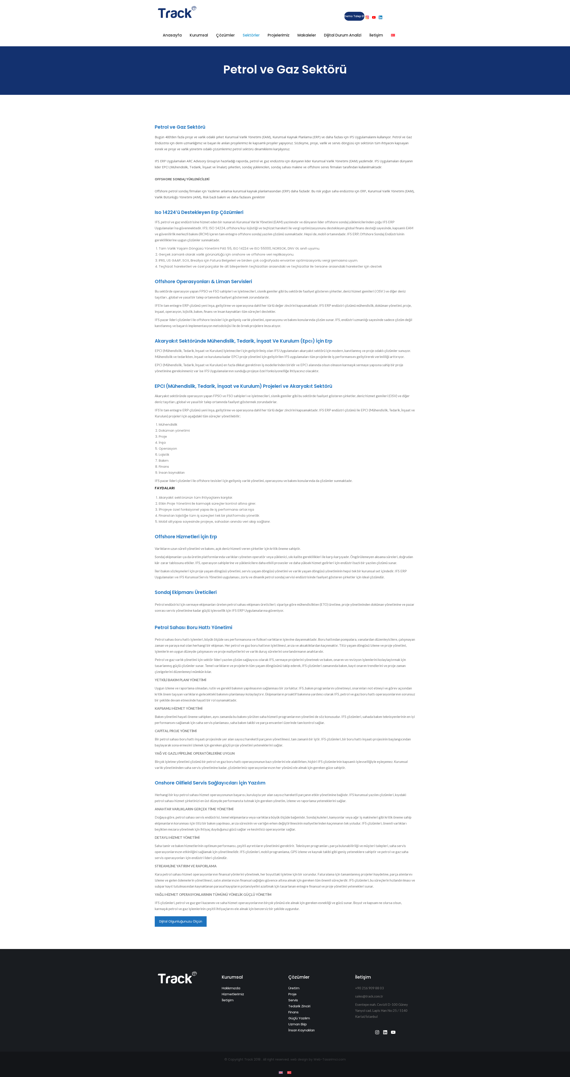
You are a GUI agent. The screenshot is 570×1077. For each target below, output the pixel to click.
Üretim (293, 988)
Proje (292, 994)
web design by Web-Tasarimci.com (318, 1059)
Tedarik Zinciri (299, 1006)
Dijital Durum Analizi (342, 35)
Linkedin (380, 17)
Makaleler (306, 35)
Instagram (367, 17)
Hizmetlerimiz (233, 994)
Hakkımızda (231, 988)
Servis (293, 1000)
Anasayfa (172, 35)
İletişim (376, 35)
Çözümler (225, 35)
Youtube (374, 17)
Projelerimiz (278, 35)
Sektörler (251, 35)
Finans (293, 1012)
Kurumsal (199, 35)
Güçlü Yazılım (299, 1018)
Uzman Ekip (297, 1024)
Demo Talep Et (354, 16)
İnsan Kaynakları (301, 1030)
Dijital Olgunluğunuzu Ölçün (180, 921)
